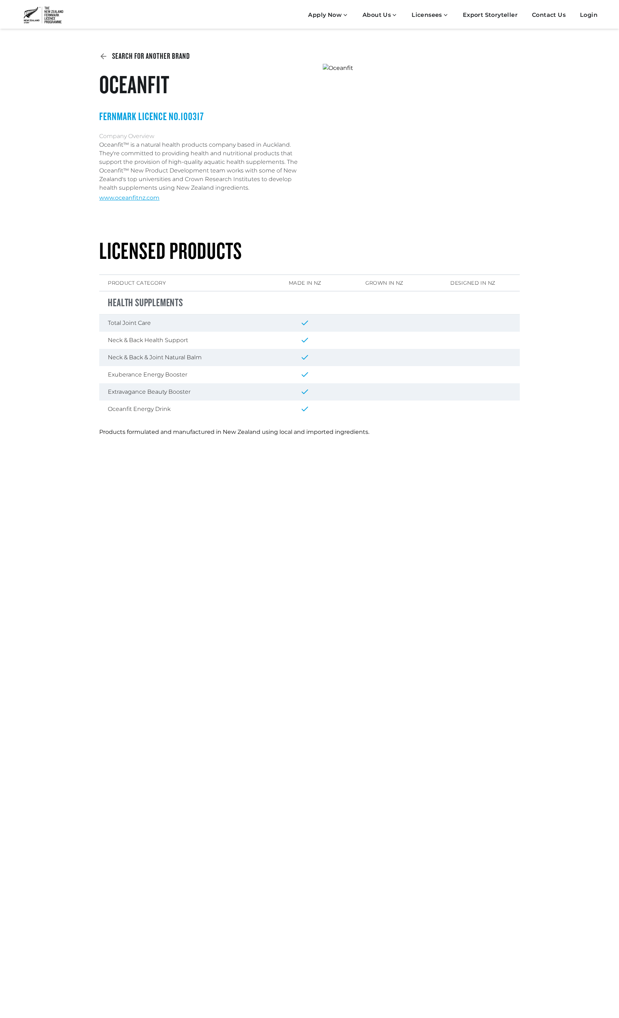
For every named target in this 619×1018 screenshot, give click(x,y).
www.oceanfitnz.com (129, 197)
